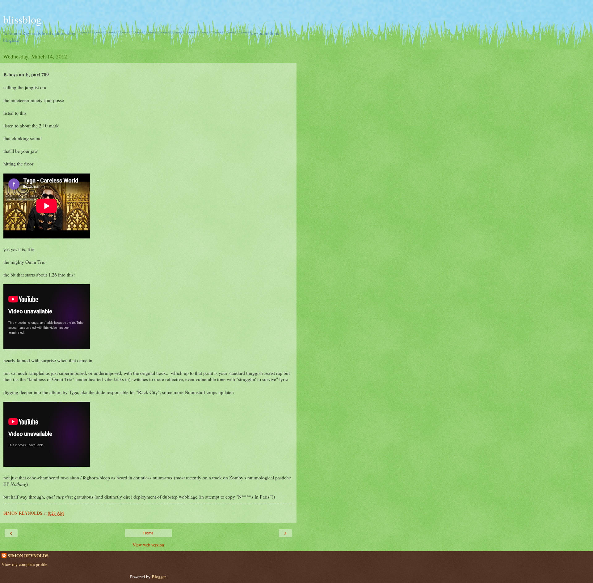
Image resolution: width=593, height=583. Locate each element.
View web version (148, 545)
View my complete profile (24, 564)
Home (148, 533)
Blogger (159, 577)
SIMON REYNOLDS (28, 556)
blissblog (22, 19)
